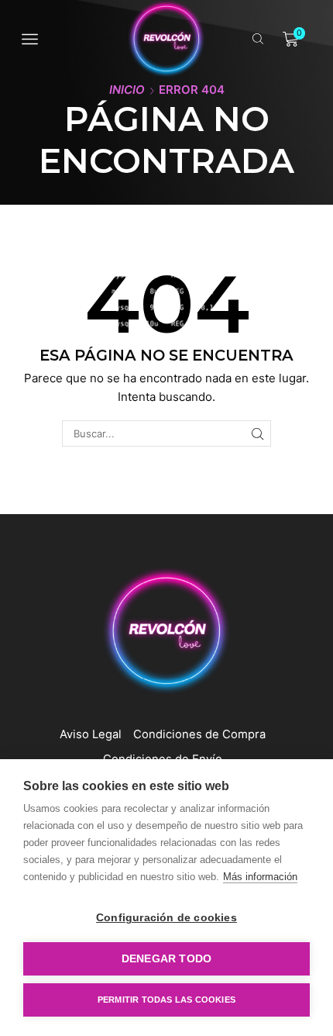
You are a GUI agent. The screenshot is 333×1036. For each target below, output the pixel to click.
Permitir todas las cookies (166, 999)
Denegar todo (166, 959)
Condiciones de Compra (199, 734)
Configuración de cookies (166, 918)
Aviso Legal (91, 734)
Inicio (127, 89)
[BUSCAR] (257, 433)
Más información (260, 876)
